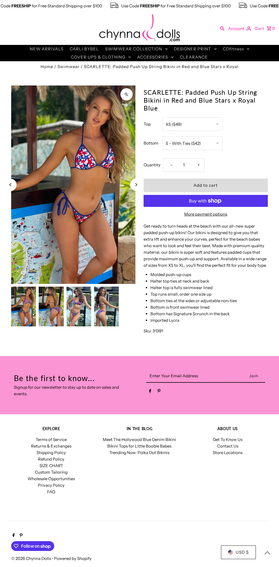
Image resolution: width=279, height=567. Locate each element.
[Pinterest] (158, 392)
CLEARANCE (194, 57)
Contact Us (227, 446)
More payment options (205, 214)
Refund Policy (51, 459)
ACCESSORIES (152, 57)
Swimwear (68, 66)
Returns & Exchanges (51, 446)
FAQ (51, 491)
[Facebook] (150, 392)
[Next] (136, 185)
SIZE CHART (51, 465)
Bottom (151, 143)
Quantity (152, 164)
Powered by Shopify (73, 558)
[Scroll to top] (267, 553)
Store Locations (227, 452)
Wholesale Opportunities (51, 478)
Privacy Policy (51, 485)
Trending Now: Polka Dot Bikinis (139, 452)
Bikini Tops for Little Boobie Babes (139, 446)
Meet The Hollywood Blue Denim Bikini (139, 439)
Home (47, 66)
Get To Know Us (227, 439)
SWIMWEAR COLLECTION (133, 48)
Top (147, 124)
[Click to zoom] (126, 94)
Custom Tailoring (51, 472)
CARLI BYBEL (84, 48)
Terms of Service (51, 439)
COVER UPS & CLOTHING (98, 57)
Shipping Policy (51, 452)
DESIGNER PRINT (192, 48)
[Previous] (10, 185)
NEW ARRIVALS (46, 48)
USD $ (242, 552)
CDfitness (233, 48)
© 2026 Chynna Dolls (31, 558)
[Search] (222, 28)
